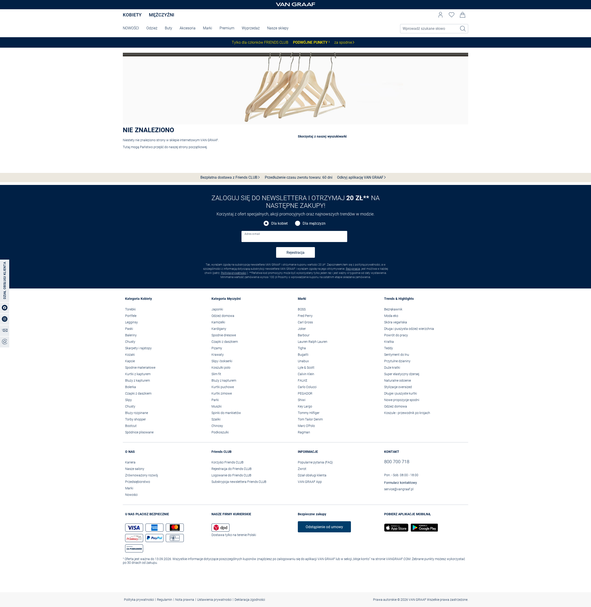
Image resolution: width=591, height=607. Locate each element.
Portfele (130, 316)
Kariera (130, 462)
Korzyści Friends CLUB (227, 462)
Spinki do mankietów (226, 413)
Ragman (304, 432)
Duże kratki (392, 367)
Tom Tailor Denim (310, 419)
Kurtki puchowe (222, 387)
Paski (129, 329)
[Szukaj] (463, 28)
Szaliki (215, 419)
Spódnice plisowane (139, 432)
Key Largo (305, 406)
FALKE (302, 380)
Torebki (130, 309)
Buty (168, 28)
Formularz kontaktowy (400, 482)
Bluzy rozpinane (136, 413)
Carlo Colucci (307, 387)
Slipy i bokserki (221, 361)
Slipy (128, 400)
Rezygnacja (353, 268)
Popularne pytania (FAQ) (315, 462)
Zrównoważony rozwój (141, 475)
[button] (440, 14)
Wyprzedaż (251, 28)
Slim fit (216, 374)
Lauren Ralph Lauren (312, 341)
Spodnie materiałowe (140, 367)
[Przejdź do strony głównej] (295, 5)
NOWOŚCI (131, 28)
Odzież (151, 28)
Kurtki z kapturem (138, 374)
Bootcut (131, 426)
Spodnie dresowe (223, 335)
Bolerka (130, 387)
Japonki (217, 309)
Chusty (130, 341)
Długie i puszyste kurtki (400, 393)
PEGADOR (305, 393)
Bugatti (303, 354)
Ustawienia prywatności (214, 599)
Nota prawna (184, 599)
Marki (207, 28)
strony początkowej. (193, 147)
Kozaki (130, 354)
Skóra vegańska (395, 322)
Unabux (303, 361)
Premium (227, 28)
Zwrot (302, 469)
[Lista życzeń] (451, 15)
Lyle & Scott (306, 367)
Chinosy (217, 426)
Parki (215, 400)
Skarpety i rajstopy (138, 348)
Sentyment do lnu (396, 354)
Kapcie (130, 361)
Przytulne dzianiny (397, 361)
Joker (302, 329)
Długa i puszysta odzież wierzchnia (409, 329)
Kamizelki (218, 322)
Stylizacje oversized (398, 387)
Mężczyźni (161, 15)
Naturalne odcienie (397, 380)
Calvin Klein (306, 374)
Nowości (131, 495)
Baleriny (131, 335)
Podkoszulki (220, 432)
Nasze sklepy (278, 28)
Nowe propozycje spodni (401, 400)
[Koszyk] (462, 15)
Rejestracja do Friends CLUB (231, 469)
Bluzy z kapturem (137, 380)
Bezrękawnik (393, 309)
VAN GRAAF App (310, 482)
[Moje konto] (440, 15)
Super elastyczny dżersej (401, 374)
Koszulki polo (220, 367)
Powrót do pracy (396, 335)
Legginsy (131, 322)
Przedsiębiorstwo (137, 482)
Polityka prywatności (233, 273)
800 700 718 (396, 461)
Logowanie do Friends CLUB (231, 475)
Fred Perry (305, 316)
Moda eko (391, 316)
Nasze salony (134, 469)
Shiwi (301, 400)
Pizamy (216, 348)
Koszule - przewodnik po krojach (407, 413)
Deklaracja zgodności (250, 599)
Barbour (304, 335)
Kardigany (218, 329)
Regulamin (164, 599)
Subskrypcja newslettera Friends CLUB (238, 482)
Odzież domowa (222, 316)
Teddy (388, 348)
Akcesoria (188, 28)
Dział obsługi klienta (312, 475)
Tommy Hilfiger (309, 413)
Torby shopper (135, 419)
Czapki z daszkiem (138, 393)
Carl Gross (305, 322)
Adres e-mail (252, 234)
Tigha (302, 348)
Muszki (216, 406)
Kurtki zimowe (221, 393)
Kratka (389, 341)
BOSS (302, 309)
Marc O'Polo (306, 426)
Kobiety (132, 15)
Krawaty (217, 354)
